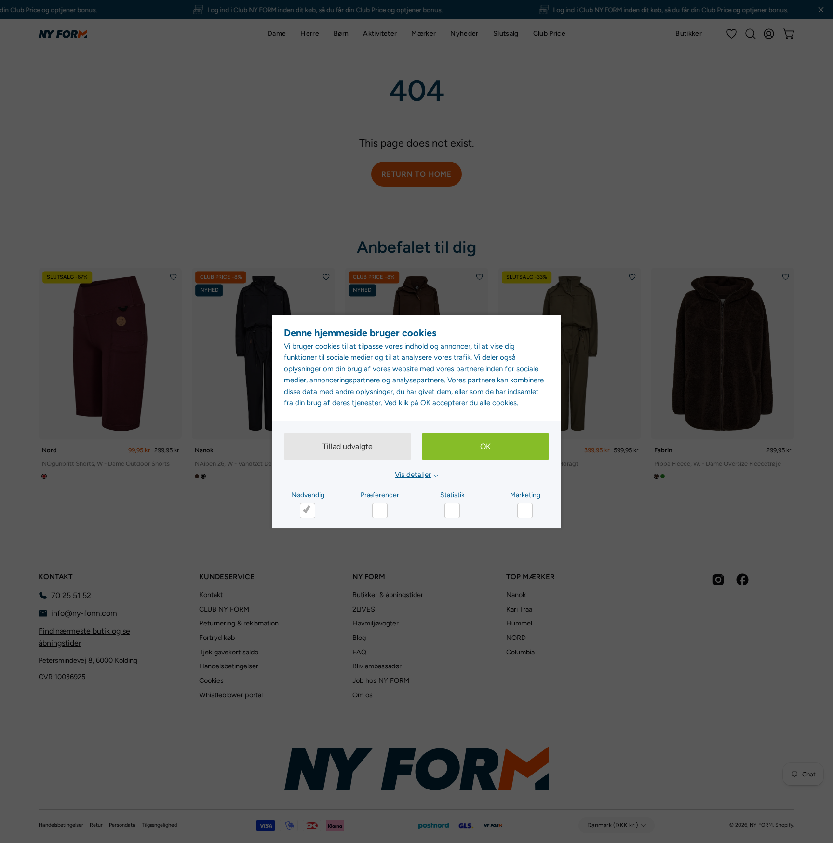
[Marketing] (525, 510)
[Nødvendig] (307, 510)
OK (485, 446)
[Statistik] (452, 510)
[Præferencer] (380, 510)
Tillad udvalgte (347, 446)
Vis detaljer (413, 474)
